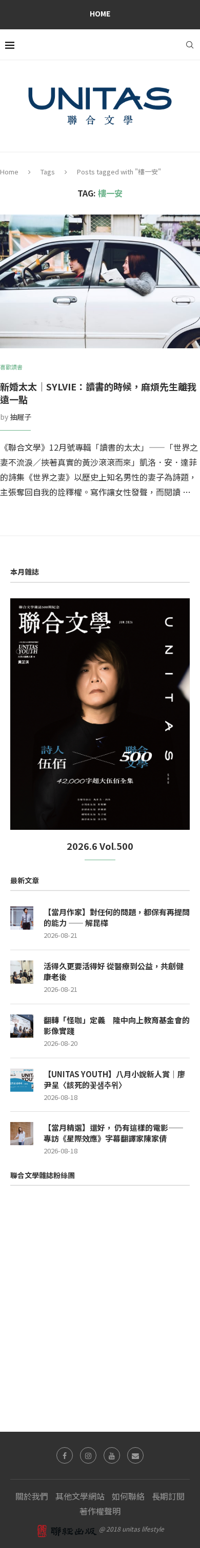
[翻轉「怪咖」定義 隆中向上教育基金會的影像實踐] (21, 1026)
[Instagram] (88, 1455)
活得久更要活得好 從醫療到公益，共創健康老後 (114, 971)
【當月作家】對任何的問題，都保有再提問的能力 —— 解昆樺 (117, 917)
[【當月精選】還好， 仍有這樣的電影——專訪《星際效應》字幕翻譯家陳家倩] (21, 1133)
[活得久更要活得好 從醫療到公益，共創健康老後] (21, 972)
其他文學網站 (80, 1496)
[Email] (135, 1455)
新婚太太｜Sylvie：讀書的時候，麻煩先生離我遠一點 (98, 393)
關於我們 (31, 1496)
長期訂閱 (168, 1496)
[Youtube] (112, 1455)
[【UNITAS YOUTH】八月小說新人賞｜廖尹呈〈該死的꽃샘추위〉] (21, 1080)
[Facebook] (64, 1455)
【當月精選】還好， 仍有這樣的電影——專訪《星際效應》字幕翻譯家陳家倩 (114, 1133)
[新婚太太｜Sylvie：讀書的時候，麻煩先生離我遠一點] (100, 281)
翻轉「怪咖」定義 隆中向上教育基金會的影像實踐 (117, 1025)
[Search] (190, 45)
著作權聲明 (100, 1511)
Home (100, 13)
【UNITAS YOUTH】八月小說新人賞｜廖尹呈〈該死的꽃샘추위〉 (114, 1079)
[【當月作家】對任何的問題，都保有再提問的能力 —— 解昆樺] (21, 918)
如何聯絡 (128, 1496)
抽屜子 (20, 417)
